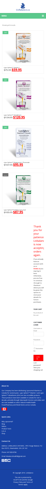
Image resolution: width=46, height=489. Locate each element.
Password (36, 340)
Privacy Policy (18, 482)
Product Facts (6, 429)
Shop (3, 433)
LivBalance (29, 473)
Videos (4, 426)
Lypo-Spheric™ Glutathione (12, 115)
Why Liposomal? (7, 421)
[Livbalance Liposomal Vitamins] (23, 6)
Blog (3, 424)
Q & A (4, 431)
